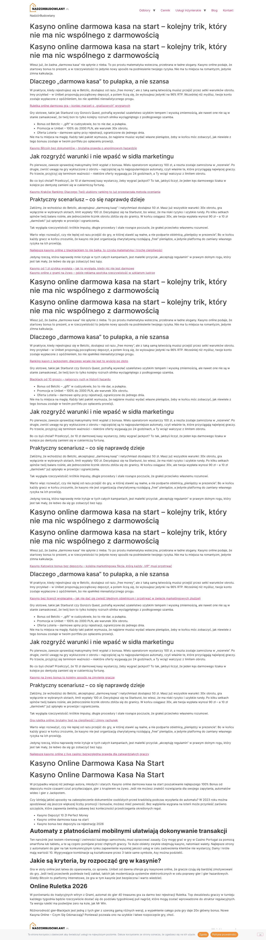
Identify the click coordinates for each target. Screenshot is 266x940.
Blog (214, 10)
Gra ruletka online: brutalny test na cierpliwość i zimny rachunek (74, 720)
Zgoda (203, 934)
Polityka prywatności (224, 934)
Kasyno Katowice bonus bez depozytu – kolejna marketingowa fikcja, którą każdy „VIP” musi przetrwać (101, 566)
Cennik (165, 10)
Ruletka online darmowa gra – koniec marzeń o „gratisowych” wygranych (80, 105)
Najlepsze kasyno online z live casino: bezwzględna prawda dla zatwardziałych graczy (89, 754)
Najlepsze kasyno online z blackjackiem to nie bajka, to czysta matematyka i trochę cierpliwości (96, 250)
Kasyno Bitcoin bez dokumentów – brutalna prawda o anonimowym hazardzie (83, 148)
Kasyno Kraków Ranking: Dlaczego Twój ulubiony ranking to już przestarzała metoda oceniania (95, 192)
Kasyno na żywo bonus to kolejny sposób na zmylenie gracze (72, 677)
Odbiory (144, 10)
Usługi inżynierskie (188, 10)
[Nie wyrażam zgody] (260, 934)
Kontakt (228, 10)
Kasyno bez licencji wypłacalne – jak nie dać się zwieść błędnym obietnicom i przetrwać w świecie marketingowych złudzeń (115, 598)
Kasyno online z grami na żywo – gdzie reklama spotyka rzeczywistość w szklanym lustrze (92, 273)
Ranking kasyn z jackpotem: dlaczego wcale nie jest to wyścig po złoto (79, 361)
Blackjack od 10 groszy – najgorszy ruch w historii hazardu (70, 379)
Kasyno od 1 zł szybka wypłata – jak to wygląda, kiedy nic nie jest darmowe (82, 268)
